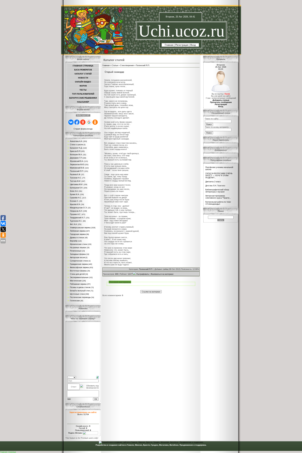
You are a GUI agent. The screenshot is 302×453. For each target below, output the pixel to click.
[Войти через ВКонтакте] (71, 122)
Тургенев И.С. (76, 221)
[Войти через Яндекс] (82, 122)
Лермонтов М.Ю (77, 164)
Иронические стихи (78, 244)
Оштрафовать (142, 274)
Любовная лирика (77, 231)
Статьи (115, 65)
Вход (193, 45)
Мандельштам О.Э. (78, 208)
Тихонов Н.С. (76, 178)
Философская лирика (79, 267)
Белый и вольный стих (80, 291)
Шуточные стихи (77, 294)
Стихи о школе (76, 144)
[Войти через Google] (89, 122)
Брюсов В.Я (75, 151)
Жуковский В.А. (77, 161)
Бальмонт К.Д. (76, 148)
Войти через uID (83, 115)
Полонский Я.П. (77, 171)
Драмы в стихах (77, 237)
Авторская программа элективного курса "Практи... (218, 197)
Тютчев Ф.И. (75, 181)
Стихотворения (127, 65)
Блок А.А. (74, 191)
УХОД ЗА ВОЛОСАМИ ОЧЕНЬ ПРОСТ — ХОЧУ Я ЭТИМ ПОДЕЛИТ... (218, 175)
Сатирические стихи (79, 261)
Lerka (165, 269)
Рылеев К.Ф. (75, 174)
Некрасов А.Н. (76, 211)
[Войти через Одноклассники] (95, 122)
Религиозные (75, 251)
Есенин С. (74, 201)
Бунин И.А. (75, 194)
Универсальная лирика (80, 227)
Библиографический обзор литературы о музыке (217, 191)
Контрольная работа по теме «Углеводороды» (218, 203)
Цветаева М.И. (76, 184)
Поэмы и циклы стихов (80, 287)
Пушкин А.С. (75, 214)
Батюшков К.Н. (76, 188)
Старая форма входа (83, 129)
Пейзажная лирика (78, 284)
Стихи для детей (77, 274)
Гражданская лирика (79, 264)
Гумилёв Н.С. (76, 198)
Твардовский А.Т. (77, 218)
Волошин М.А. (76, 154)
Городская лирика (78, 234)
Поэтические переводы (80, 297)
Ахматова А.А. (76, 141)
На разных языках (78, 247)
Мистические (76, 281)
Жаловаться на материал (162, 274)
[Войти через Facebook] (77, 122)
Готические (75, 301)
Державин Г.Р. (76, 158)
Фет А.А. (73, 224)
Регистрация (181, 45)
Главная (169, 45)
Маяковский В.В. (77, 168)
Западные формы (78, 254)
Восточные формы (78, 271)
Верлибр (73, 241)
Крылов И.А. (75, 204)
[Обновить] (97, 377)
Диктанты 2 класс (213, 182)
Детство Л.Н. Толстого (215, 186)
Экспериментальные (79, 277)
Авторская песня (77, 257)
